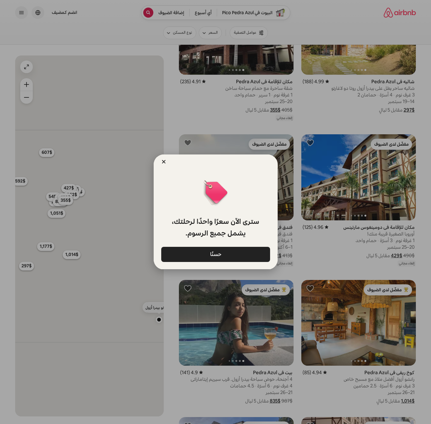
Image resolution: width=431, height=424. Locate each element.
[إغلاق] (163, 161)
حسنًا (215, 254)
